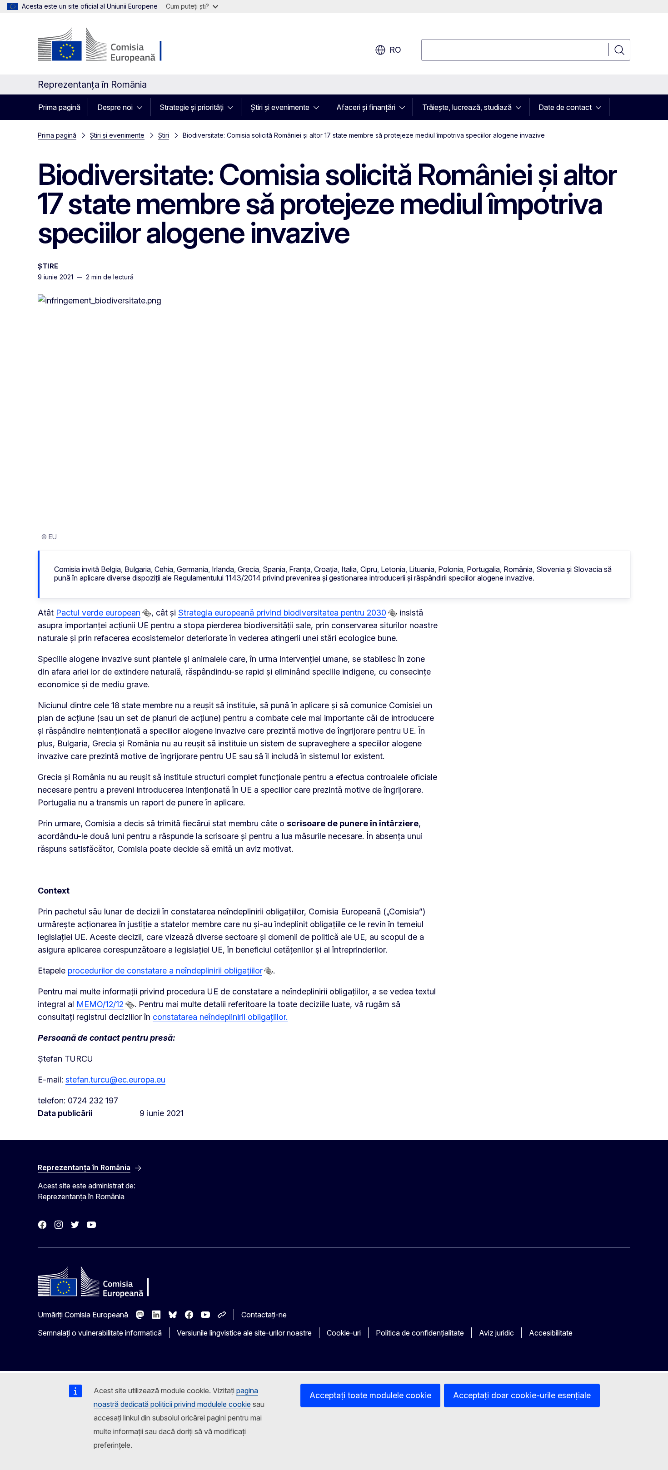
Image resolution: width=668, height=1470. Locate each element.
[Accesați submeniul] (142, 107)
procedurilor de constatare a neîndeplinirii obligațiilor (165, 970)
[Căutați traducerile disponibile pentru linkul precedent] (146, 613)
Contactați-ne (264, 1314)
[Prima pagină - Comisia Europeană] (111, 45)
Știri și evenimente (279, 107)
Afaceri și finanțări (365, 107)
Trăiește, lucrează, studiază (467, 107)
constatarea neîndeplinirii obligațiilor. (220, 1017)
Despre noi (115, 107)
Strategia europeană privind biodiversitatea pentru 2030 (282, 612)
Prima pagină (59, 107)
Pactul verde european (98, 612)
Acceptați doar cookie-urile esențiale (522, 1395)
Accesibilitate (551, 1332)
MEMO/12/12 (100, 1004)
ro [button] (395, 50)
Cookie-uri (344, 1332)
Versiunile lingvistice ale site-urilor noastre (244, 1332)
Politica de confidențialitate (420, 1332)
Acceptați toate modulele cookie (370, 1395)
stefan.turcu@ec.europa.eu (115, 1079)
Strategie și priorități (192, 107)
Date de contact (565, 107)
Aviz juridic (496, 1332)
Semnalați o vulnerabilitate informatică (100, 1332)
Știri (163, 135)
